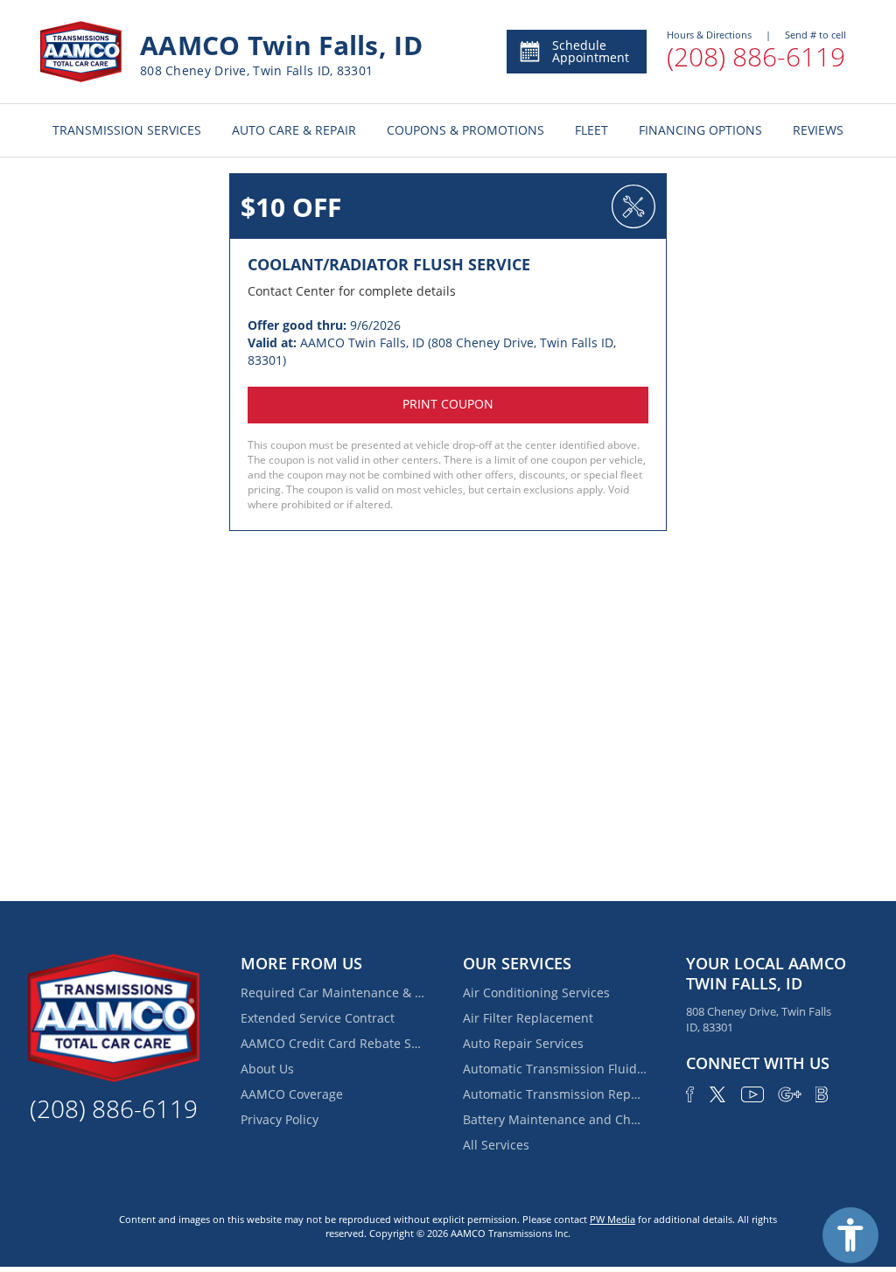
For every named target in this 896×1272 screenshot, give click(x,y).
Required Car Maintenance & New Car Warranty (332, 992)
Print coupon (448, 403)
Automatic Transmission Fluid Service (555, 1068)
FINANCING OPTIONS (700, 130)
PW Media (612, 1219)
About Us (267, 1068)
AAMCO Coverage (292, 1094)
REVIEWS (818, 130)
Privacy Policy (279, 1119)
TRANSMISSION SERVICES (126, 130)
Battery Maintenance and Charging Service (555, 1119)
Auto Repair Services (523, 1043)
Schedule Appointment (590, 51)
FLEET (591, 130)
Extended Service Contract (318, 1018)
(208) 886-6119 (756, 56)
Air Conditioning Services (536, 992)
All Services (496, 1144)
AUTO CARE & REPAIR (294, 130)
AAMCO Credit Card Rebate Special (332, 1043)
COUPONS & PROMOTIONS (465, 130)
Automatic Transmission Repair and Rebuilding (555, 1094)
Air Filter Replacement (528, 1018)
